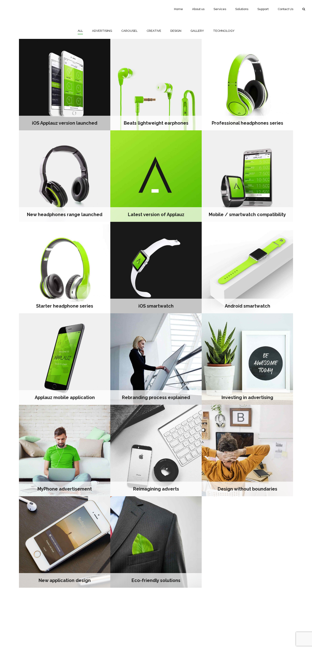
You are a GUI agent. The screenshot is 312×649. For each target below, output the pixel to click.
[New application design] (64, 542)
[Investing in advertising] (247, 359)
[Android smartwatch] (247, 267)
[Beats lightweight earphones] (156, 84)
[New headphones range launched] (64, 176)
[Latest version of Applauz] (156, 176)
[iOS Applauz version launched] (64, 84)
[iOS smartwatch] (156, 267)
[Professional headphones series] (247, 84)
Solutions (241, 9)
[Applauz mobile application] (64, 359)
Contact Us (285, 9)
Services (220, 9)
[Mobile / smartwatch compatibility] (247, 176)
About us (198, 9)
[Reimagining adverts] (156, 450)
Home (178, 9)
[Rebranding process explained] (156, 359)
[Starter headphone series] (64, 267)
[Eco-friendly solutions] (156, 542)
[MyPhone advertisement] (64, 450)
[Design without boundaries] (247, 450)
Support (263, 9)
